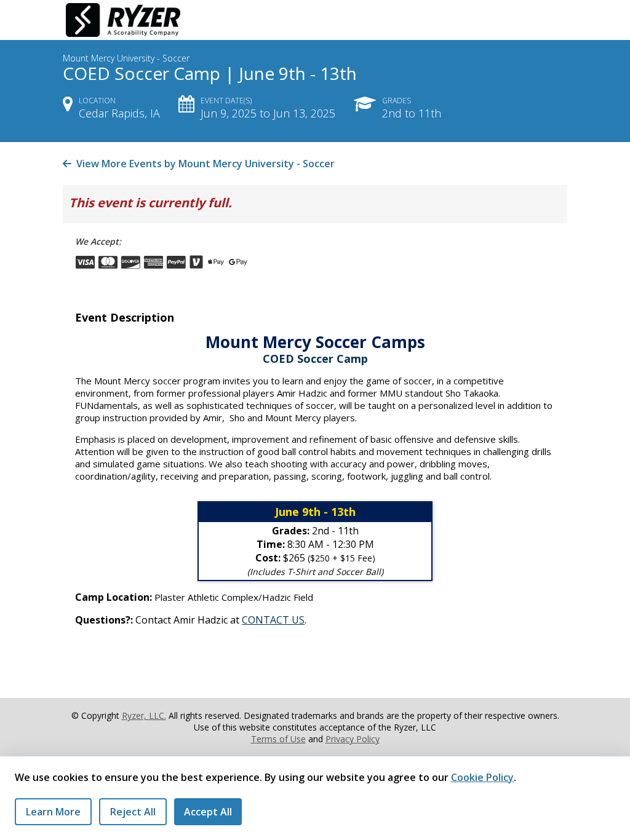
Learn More (53, 811)
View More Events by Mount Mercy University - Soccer (204, 163)
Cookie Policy (482, 777)
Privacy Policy (352, 739)
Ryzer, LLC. (144, 715)
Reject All (133, 811)
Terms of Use (278, 739)
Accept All (208, 811)
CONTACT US (273, 620)
